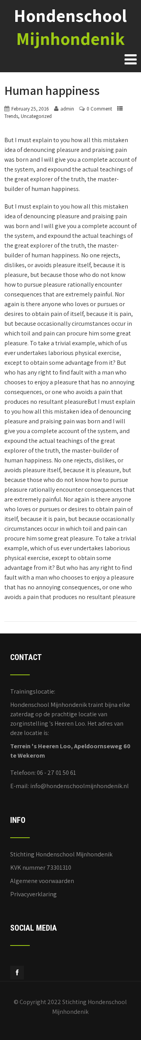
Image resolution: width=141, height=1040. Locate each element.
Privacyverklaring (33, 894)
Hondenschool (70, 27)
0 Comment (99, 108)
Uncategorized (36, 116)
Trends (11, 116)
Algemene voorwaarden (42, 881)
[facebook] (17, 972)
